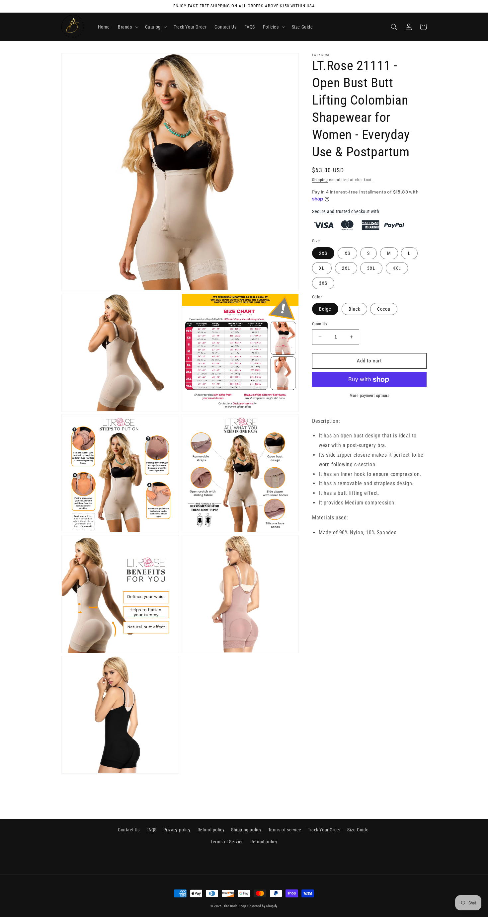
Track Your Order (324, 829)
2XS (323, 253)
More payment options (369, 395)
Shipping (320, 180)
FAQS (151, 829)
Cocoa (383, 309)
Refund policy (211, 829)
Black (354, 309)
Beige (325, 309)
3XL (371, 268)
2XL (346, 268)
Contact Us (129, 829)
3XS (323, 283)
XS (347, 253)
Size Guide (357, 829)
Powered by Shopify (262, 906)
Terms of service (284, 829)
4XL (397, 268)
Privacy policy (177, 829)
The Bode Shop (235, 906)
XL (322, 268)
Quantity (319, 323)
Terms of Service (227, 841)
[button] (127, 27)
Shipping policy (246, 829)
